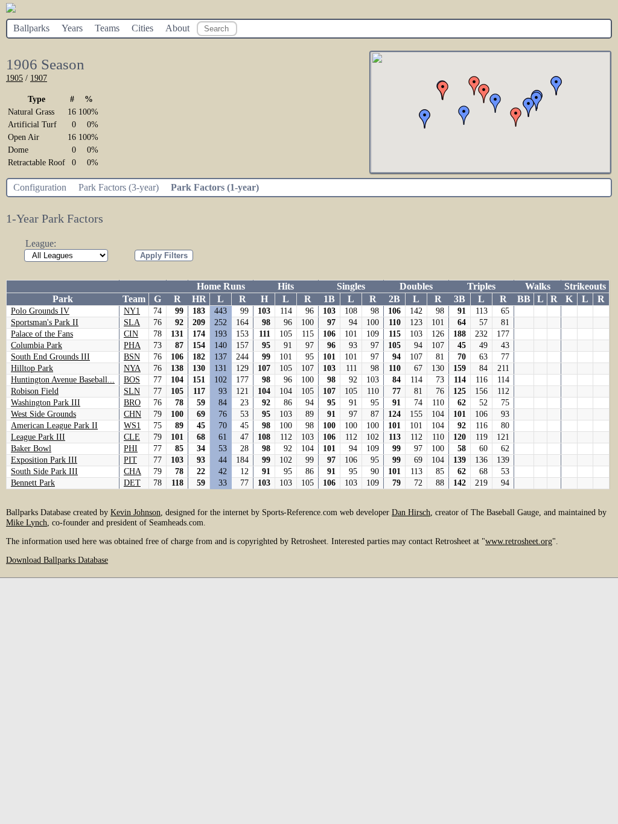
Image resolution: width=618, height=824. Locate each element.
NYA (132, 368)
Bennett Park (33, 482)
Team (134, 299)
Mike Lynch (26, 522)
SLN (132, 391)
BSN (132, 356)
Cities (142, 28)
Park (63, 299)
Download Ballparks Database (57, 560)
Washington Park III (45, 402)
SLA (132, 322)
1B (329, 299)
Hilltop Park (32, 368)
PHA (132, 345)
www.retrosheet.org (518, 541)
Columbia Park (36, 345)
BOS (132, 379)
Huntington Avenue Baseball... (63, 379)
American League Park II (54, 425)
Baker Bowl (31, 448)
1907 (38, 78)
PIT (130, 459)
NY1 (132, 310)
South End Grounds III (50, 356)
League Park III (38, 437)
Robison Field (35, 391)
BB (523, 299)
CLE (132, 437)
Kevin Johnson (135, 512)
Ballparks (31, 28)
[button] (442, 90)
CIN (131, 333)
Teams (107, 28)
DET (132, 482)
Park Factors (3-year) (118, 187)
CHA (132, 471)
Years (72, 28)
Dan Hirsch (411, 512)
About (177, 28)
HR (199, 299)
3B (459, 299)
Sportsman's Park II (44, 322)
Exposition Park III (44, 459)
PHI (131, 448)
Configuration (39, 187)
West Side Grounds (43, 414)
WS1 (132, 425)
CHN (132, 414)
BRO (132, 402)
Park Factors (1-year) (215, 187)
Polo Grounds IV (40, 310)
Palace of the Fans (42, 333)
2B (394, 299)
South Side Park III (44, 471)
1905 (14, 78)
